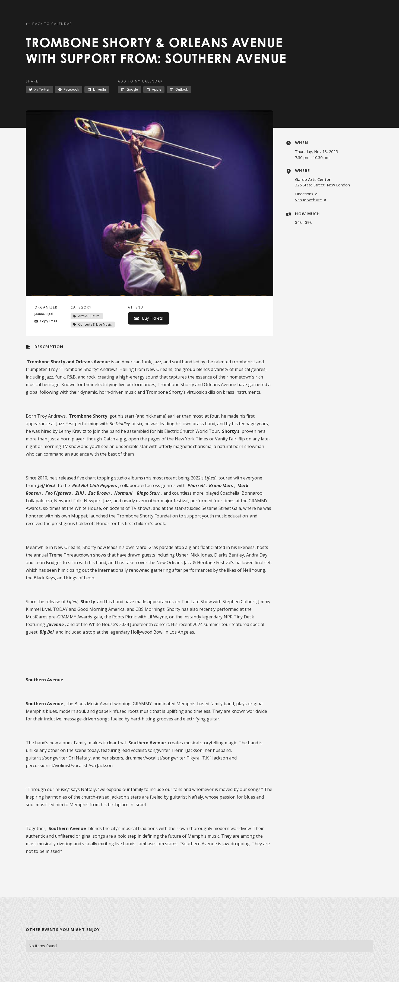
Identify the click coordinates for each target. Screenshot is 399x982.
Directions (304, 194)
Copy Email (48, 321)
